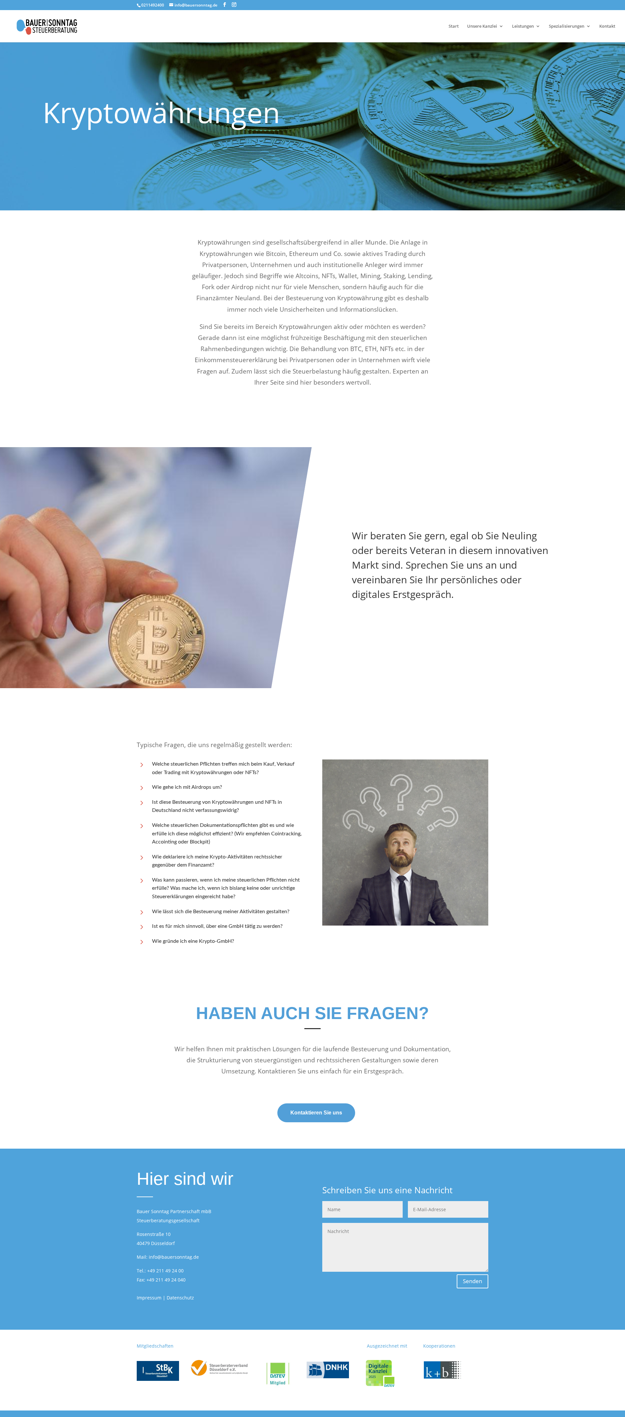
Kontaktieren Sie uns (316, 1112)
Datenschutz (180, 1298)
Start (454, 26)
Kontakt (607, 26)
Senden (472, 1281)
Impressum (149, 1298)
